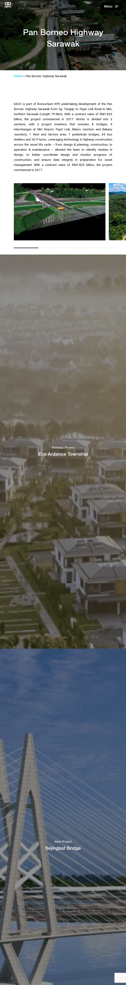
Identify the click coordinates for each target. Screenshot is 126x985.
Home (18, 76)
